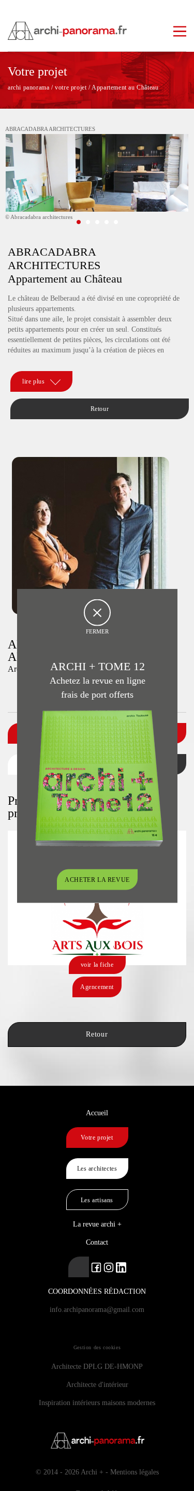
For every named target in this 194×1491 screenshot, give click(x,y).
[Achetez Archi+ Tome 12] (98, 777)
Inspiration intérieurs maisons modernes (97, 1403)
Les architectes (97, 1168)
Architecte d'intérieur (97, 1385)
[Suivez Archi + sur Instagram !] (108, 1267)
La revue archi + (97, 1224)
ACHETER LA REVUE (97, 879)
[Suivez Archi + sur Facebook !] (96, 1267)
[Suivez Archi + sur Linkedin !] (78, 1267)
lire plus (33, 381)
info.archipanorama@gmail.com (97, 1309)
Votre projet (97, 1137)
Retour (100, 408)
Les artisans (97, 1200)
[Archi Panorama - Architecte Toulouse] (97, 25)
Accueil (97, 1113)
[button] (79, 222)
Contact (97, 1242)
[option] (97, 181)
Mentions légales (134, 1472)
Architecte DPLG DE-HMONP (97, 1366)
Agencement (97, 987)
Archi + (92, 1472)
